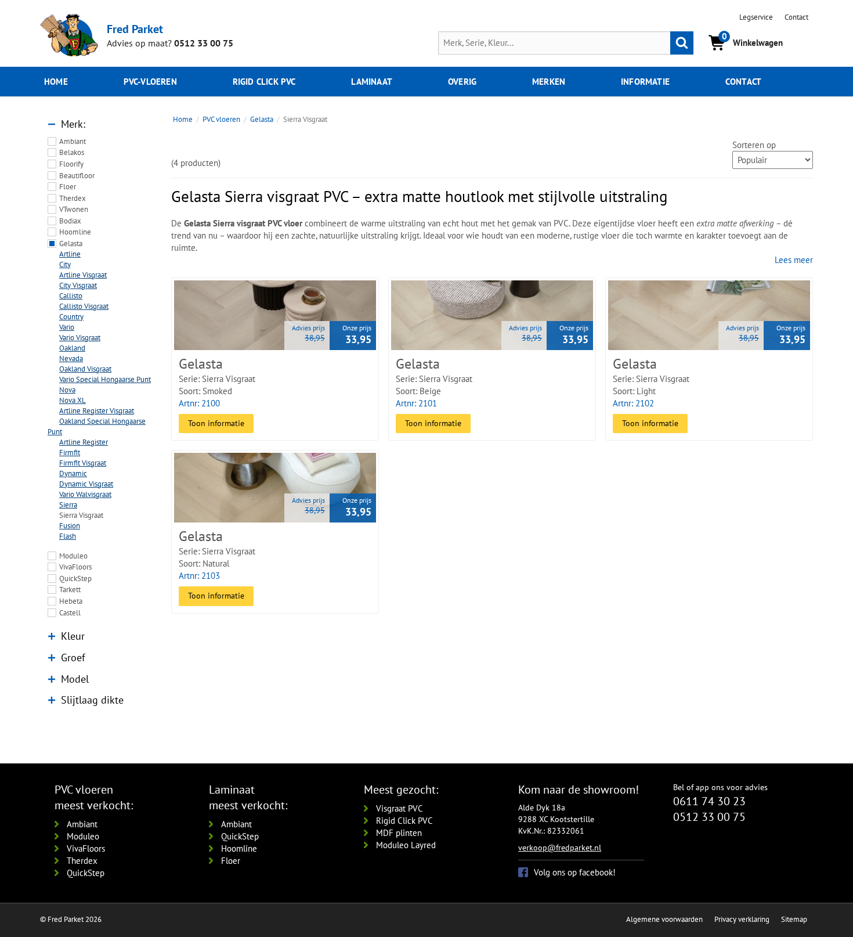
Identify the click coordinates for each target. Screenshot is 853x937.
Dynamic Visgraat (86, 484)
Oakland (72, 348)
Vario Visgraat (79, 338)
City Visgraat (78, 285)
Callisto (70, 296)
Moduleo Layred (406, 844)
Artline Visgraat (83, 275)
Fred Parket (135, 29)
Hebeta (70, 601)
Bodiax (70, 221)
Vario (66, 327)
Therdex (72, 198)
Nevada (71, 358)
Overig (462, 81)
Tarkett (70, 589)
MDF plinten (399, 832)
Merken (548, 81)
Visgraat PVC (399, 808)
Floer (67, 187)
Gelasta (70, 243)
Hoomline (75, 232)
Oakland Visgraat (85, 369)
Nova (67, 390)
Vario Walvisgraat (85, 494)
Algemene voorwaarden (664, 919)
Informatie (645, 81)
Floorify (71, 164)
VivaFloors (75, 567)
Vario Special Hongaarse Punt (105, 379)
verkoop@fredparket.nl (559, 847)
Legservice (756, 17)
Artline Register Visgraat (96, 411)
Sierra (68, 505)
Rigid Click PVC (404, 820)
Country (71, 317)
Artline (70, 254)
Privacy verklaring (741, 919)
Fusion (69, 526)
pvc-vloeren (150, 81)
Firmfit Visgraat (82, 463)
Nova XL (72, 400)
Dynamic (73, 473)
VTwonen (73, 209)
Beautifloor (77, 176)
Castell (70, 613)
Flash (67, 536)
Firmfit (69, 452)
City (65, 264)
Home (56, 81)
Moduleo (73, 556)
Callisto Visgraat (84, 306)
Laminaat (371, 81)
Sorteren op (754, 144)
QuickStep (75, 578)
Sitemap (794, 919)
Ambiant (72, 141)
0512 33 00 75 (203, 43)
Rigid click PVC (264, 81)
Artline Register (83, 442)
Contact (796, 17)
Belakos (71, 152)
